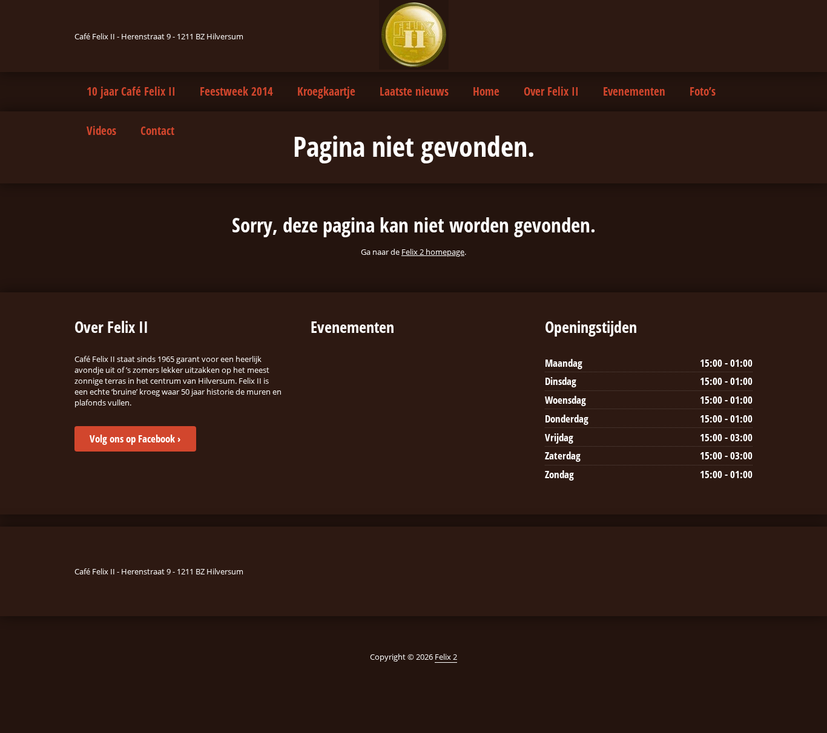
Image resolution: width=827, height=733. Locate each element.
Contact (157, 131)
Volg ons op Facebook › (135, 438)
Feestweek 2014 (236, 91)
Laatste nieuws (414, 91)
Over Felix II (551, 91)
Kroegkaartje (326, 91)
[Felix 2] (414, 35)
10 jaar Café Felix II (131, 91)
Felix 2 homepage (432, 251)
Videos (101, 131)
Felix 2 (446, 656)
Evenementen (634, 91)
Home (486, 91)
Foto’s (703, 91)
